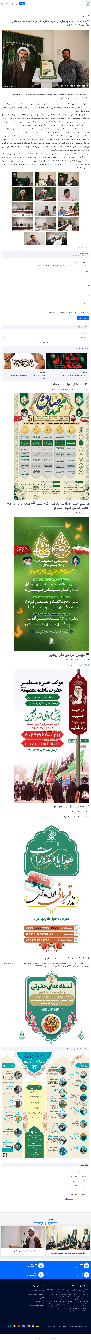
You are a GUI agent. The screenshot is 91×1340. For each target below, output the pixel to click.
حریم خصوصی (39, 1302)
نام (88, 286)
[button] (47, 378)
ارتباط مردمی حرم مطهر (36, 1294)
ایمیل (87, 295)
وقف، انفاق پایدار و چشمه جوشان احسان (73, 375)
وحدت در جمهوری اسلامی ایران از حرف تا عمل (29, 375)
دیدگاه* (86, 271)
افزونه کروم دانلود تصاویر (35, 1305)
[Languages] (7, 3)
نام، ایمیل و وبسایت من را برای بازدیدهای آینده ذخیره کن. (68, 313)
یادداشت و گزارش (82, 348)
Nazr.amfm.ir (60, 665)
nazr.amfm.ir (39, 966)
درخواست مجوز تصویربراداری (34, 1291)
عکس (81, 253)
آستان (86, 253)
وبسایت (86, 304)
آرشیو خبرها (40, 1298)
